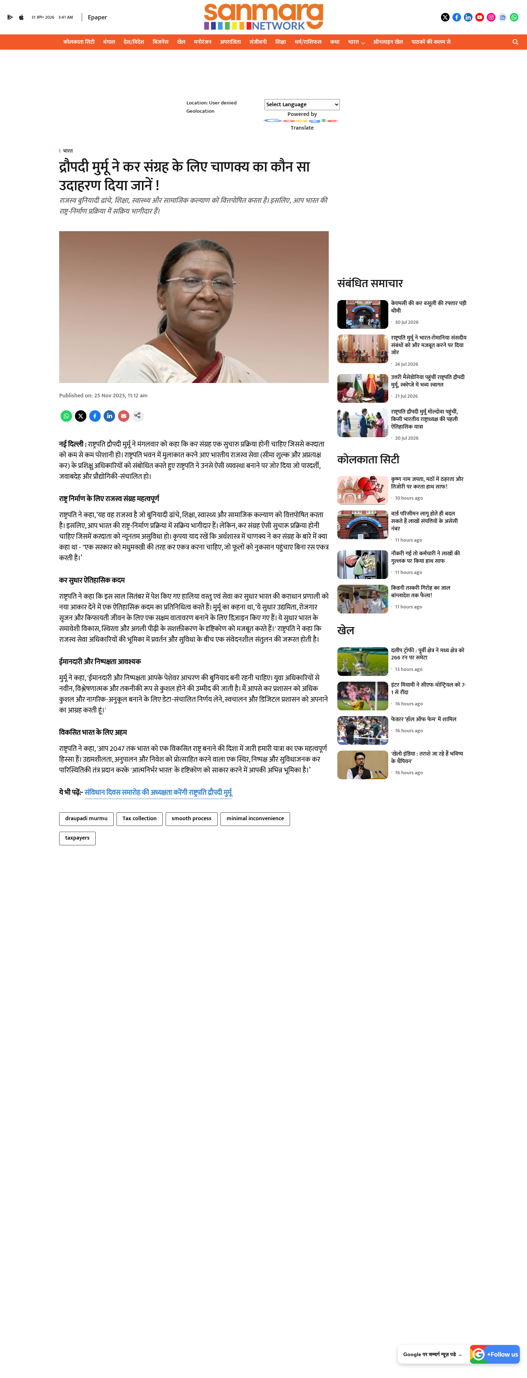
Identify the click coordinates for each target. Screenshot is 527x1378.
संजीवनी (258, 42)
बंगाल (109, 42)
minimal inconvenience (255, 818)
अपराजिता (230, 42)
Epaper (97, 17)
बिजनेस (160, 42)
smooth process (192, 818)
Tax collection (140, 818)
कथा (335, 42)
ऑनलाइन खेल (388, 42)
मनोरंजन (203, 42)
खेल (181, 42)
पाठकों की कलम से (431, 42)
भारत (353, 42)
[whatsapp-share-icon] (66, 420)
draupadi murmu (86, 818)
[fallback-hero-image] (362, 314)
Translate (302, 128)
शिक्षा (280, 42)
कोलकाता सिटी (79, 42)
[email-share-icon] (123, 420)
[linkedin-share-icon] (109, 420)
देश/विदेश (134, 42)
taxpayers (77, 838)
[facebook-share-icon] (95, 420)
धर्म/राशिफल (308, 42)
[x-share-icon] (80, 420)
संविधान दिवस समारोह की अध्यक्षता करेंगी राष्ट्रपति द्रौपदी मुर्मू (158, 792)
